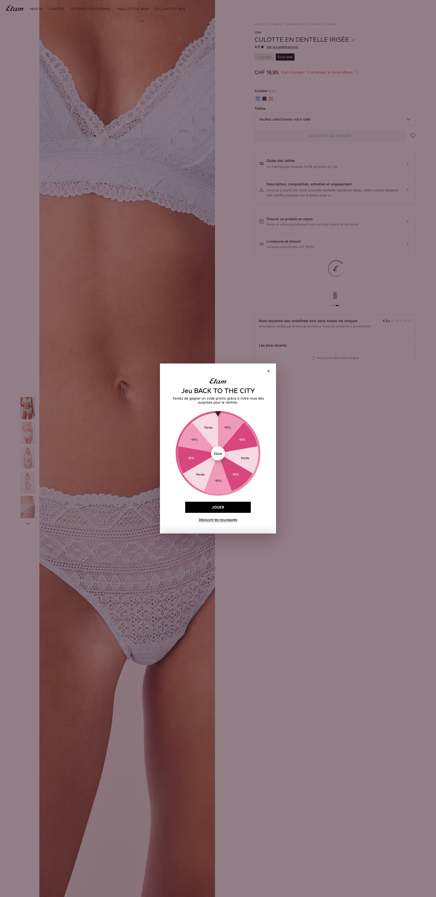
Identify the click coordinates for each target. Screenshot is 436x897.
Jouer (218, 507)
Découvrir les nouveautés (218, 520)
